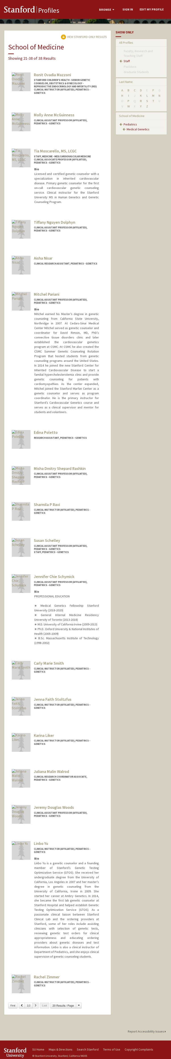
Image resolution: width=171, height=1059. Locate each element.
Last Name (126, 82)
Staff (127, 61)
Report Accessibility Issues (146, 1031)
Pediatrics (130, 124)
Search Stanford (88, 1049)
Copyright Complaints (139, 1049)
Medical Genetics (138, 129)
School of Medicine (132, 116)
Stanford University (16, 1052)
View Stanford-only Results (86, 37)
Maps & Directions (60, 1049)
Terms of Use (111, 1049)
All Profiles (126, 43)
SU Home (38, 1049)
